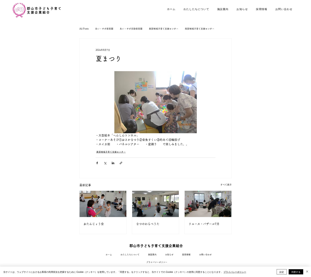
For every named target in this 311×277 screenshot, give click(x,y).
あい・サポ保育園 (104, 29)
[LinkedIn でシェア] (113, 163)
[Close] (307, 271)
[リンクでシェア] (120, 163)
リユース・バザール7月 (204, 223)
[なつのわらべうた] (155, 204)
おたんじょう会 (93, 223)
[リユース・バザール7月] (208, 204)
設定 (281, 271)
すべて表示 (226, 184)
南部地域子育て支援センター (199, 29)
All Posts (84, 29)
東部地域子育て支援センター (163, 29)
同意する (295, 271)
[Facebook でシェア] (97, 163)
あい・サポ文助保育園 (131, 29)
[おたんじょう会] (103, 204)
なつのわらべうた (147, 223)
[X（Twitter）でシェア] (105, 163)
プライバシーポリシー (235, 271)
